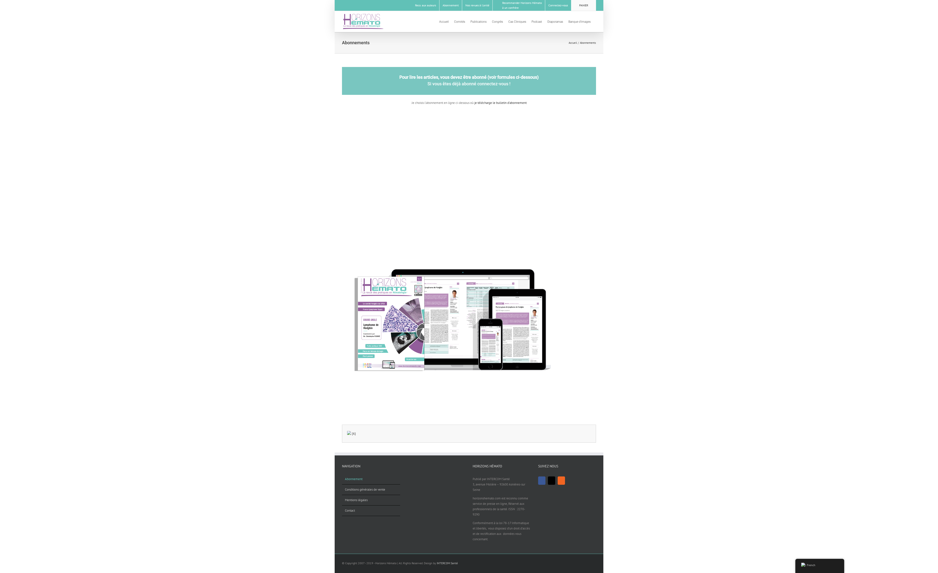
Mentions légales (356, 500)
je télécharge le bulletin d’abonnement (500, 103)
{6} (354, 433)
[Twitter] (551, 480)
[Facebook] (541, 480)
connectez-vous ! (494, 83)
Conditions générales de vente (365, 489)
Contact (350, 510)
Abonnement (353, 479)
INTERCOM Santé (447, 563)
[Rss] (561, 480)
